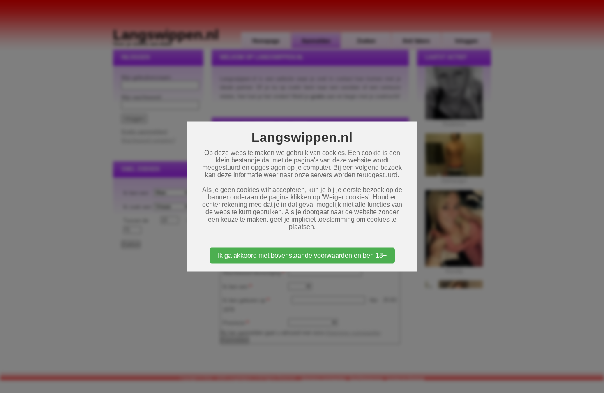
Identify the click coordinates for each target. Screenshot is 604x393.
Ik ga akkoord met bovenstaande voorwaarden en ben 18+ (302, 255)
